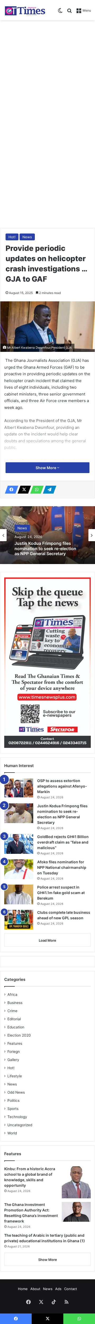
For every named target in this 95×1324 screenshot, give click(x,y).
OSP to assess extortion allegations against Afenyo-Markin (62, 786)
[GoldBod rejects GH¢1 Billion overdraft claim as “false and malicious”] (18, 844)
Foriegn (13, 1051)
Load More (47, 940)
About (35, 1289)
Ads (58, 1289)
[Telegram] (48, 490)
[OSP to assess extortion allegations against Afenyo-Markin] (18, 788)
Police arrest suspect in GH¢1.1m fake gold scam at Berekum (61, 892)
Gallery (13, 1060)
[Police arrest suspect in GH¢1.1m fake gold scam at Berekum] (18, 894)
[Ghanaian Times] (25, 10)
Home (23, 1289)
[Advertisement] (47, 73)
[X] (22, 490)
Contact (70, 1289)
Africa (12, 994)
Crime (12, 1011)
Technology (17, 1117)
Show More (46, 467)
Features (14, 1043)
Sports (12, 1109)
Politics (13, 1100)
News (27, 237)
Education (15, 1027)
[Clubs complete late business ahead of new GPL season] (18, 920)
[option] (47, 535)
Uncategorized (19, 1125)
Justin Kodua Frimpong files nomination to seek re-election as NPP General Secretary (45, 548)
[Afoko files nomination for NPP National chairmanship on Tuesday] (18, 869)
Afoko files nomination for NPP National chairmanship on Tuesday (61, 867)
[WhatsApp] (35, 490)
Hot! (12, 237)
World (12, 1133)
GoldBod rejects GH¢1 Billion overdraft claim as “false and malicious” (63, 842)
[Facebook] (10, 490)
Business (14, 1003)
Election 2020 (19, 1035)
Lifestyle (14, 1076)
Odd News (16, 1092)
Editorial (14, 1019)
